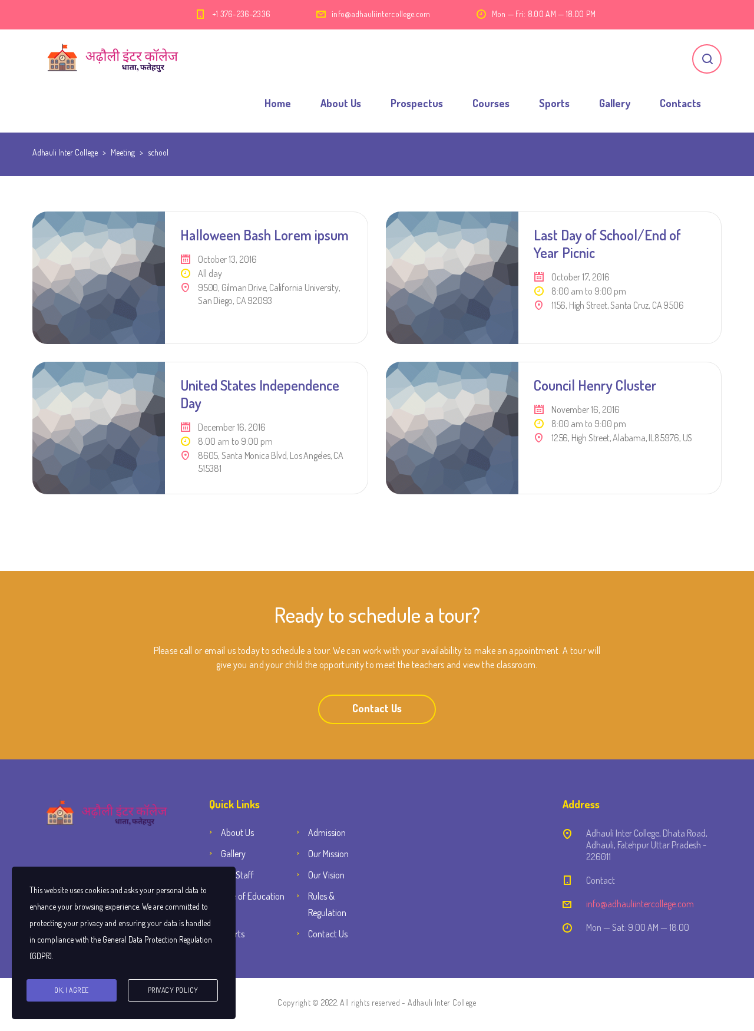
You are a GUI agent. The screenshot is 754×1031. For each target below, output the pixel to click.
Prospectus (417, 103)
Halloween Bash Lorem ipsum (264, 235)
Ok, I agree (71, 990)
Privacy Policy (173, 990)
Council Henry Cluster (595, 385)
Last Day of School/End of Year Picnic (607, 244)
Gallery (614, 103)
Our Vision (326, 875)
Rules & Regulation (327, 904)
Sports (554, 103)
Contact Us (377, 708)
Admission (327, 832)
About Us (340, 103)
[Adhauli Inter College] (118, 58)
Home (277, 103)
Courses (491, 103)
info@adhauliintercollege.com (381, 14)
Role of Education (253, 896)
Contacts (680, 103)
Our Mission (328, 854)
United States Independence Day (259, 394)
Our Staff (237, 875)
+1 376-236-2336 (241, 14)
